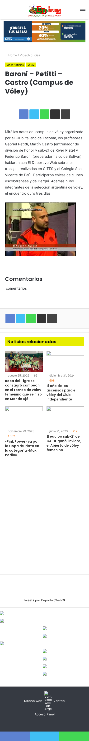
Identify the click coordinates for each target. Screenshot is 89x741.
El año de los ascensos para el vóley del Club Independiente (61, 392)
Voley (31, 65)
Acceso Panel (45, 714)
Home (12, 55)
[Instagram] (50, 723)
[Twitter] (44, 723)
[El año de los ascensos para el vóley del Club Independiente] (65, 361)
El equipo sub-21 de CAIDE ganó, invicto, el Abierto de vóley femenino (64, 443)
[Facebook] (39, 723)
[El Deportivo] (44, 10)
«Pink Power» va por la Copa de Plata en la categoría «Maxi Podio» (22, 448)
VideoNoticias (30, 55)
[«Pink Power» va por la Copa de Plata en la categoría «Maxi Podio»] (24, 416)
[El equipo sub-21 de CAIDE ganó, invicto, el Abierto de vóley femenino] (65, 416)
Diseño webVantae (44, 701)
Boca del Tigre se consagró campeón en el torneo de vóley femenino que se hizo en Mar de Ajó (23, 389)
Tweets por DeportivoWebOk (44, 600)
